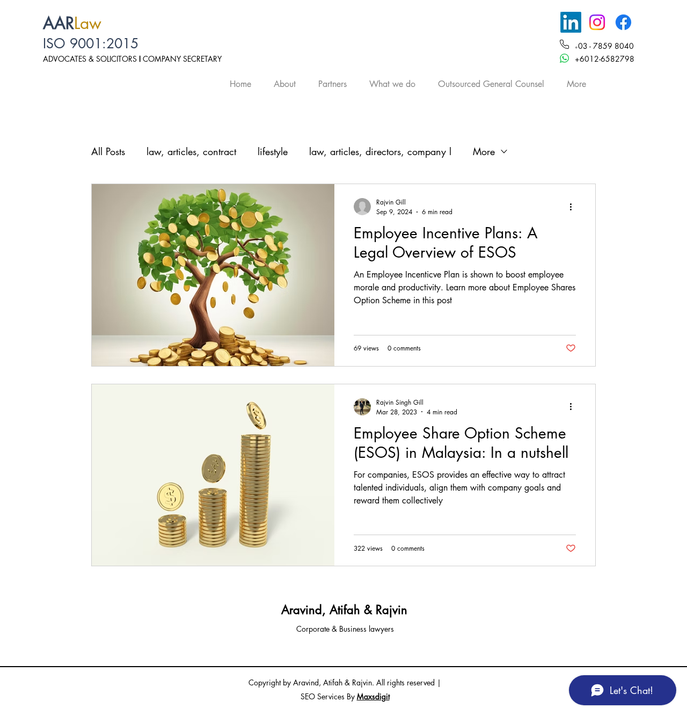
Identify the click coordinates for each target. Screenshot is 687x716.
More (484, 151)
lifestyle (273, 151)
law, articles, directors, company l (380, 151)
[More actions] (574, 206)
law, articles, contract (191, 151)
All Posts (108, 151)
